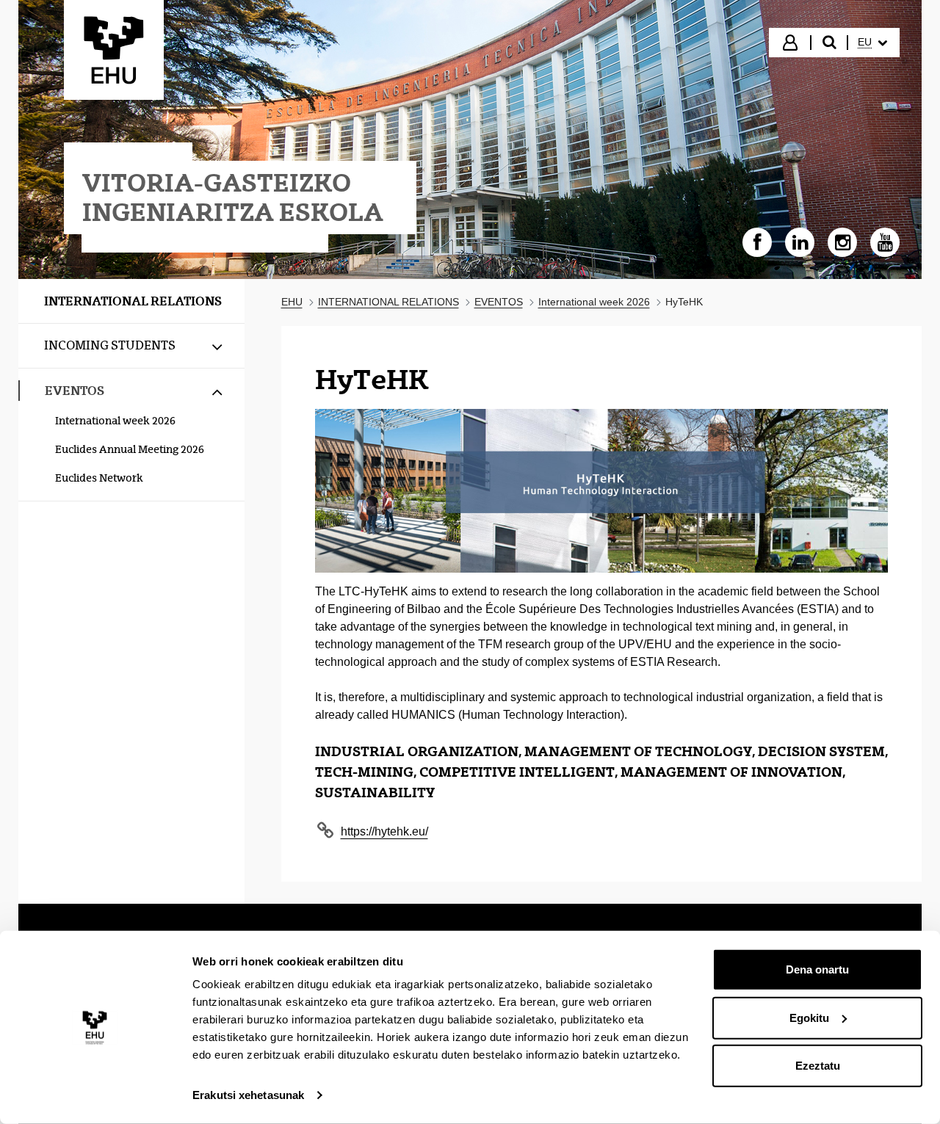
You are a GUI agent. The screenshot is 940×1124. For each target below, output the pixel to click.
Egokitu (809, 1017)
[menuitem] (872, 42)
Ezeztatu (817, 1065)
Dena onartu (817, 969)
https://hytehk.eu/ (384, 831)
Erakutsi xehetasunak (248, 1095)
